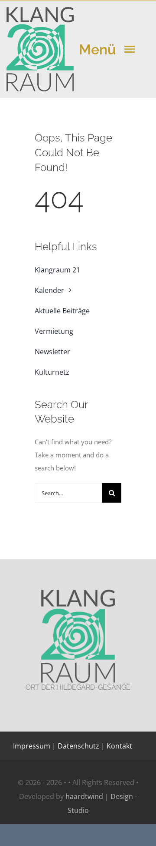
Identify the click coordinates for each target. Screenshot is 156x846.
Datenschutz (78, 746)
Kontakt (118, 746)
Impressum (31, 746)
